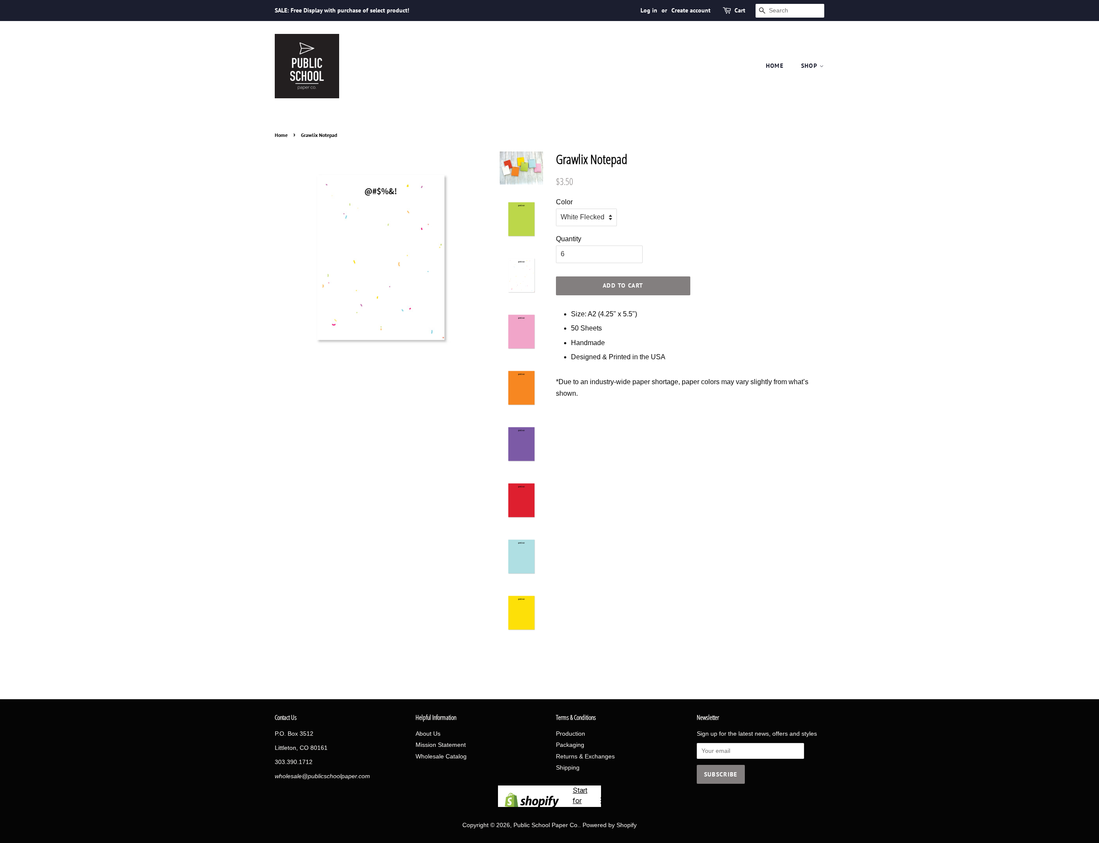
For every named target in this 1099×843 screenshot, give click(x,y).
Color (564, 202)
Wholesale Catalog (441, 756)
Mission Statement (441, 745)
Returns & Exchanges (585, 756)
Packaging (570, 745)
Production (570, 734)
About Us (428, 734)
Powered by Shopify (610, 825)
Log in (649, 10)
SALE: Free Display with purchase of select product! (342, 10)
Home (775, 66)
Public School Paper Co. (546, 825)
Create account (690, 10)
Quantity (568, 239)
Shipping (568, 767)
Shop (810, 66)
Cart (740, 10)
